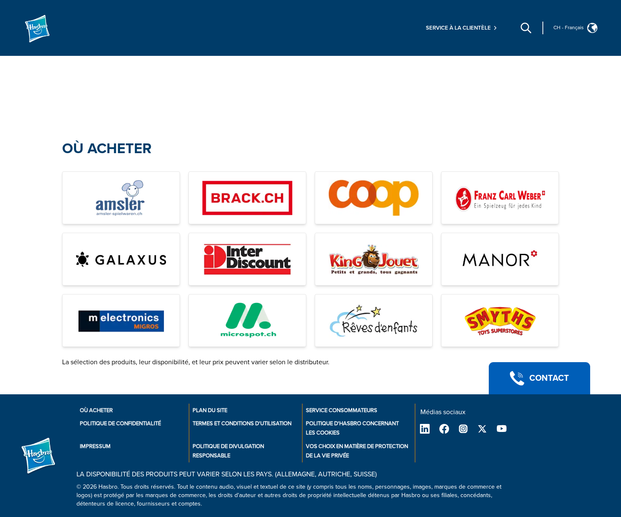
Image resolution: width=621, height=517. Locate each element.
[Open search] (526, 28)
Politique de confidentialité (120, 423)
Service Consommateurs (341, 410)
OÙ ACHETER (107, 148)
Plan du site (210, 410)
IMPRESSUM (95, 446)
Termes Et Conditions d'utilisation (242, 423)
